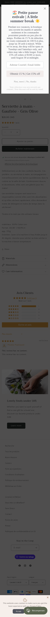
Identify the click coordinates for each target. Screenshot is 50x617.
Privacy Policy (35, 606)
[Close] (47, 597)
